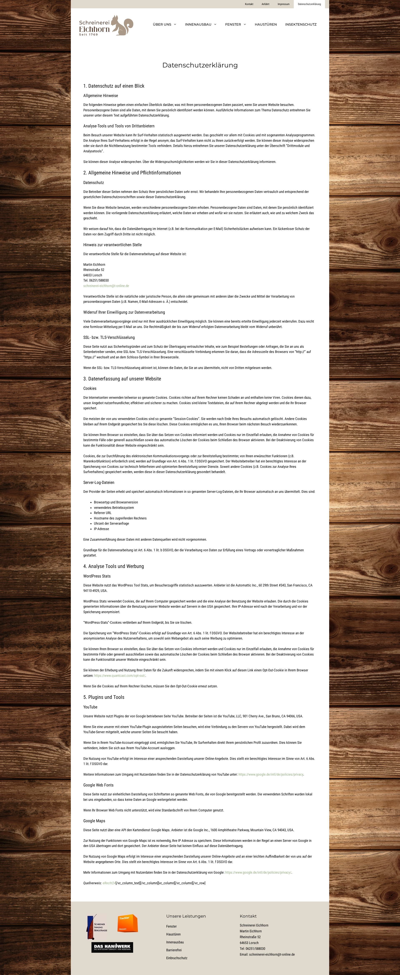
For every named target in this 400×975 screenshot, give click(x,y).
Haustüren (266, 24)
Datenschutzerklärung (309, 4)
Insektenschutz (301, 24)
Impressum (284, 4)
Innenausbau (198, 24)
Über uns (162, 24)
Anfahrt (265, 4)
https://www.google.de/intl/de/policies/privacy (271, 774)
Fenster (233, 24)
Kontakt (249, 4)
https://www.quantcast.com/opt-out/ (119, 675)
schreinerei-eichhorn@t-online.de (106, 286)
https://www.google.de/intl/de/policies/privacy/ (258, 872)
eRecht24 (109, 883)
